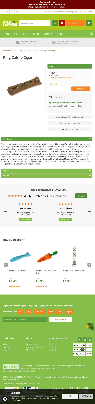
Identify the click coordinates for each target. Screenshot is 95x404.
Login (89, 11)
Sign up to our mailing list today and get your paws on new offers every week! (38, 305)
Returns (52, 350)
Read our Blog (12, 11)
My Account (7, 350)
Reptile (69, 311)
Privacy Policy (31, 344)
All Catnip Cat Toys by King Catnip (70, 117)
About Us (30, 350)
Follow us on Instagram (16, 11)
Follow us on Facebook (7, 11)
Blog (5, 344)
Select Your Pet (10, 311)
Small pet (39, 311)
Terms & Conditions (34, 347)
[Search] (55, 23)
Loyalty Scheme (58, 11)
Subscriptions (72, 11)
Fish (59, 311)
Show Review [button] (25, 219)
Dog (29, 311)
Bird (51, 311)
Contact (52, 347)
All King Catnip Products (70, 123)
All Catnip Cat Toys (70, 129)
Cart (69, 23)
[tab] (46, 139)
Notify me (81, 88)
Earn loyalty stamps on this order (66, 102)
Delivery (52, 344)
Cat (20, 311)
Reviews (6, 347)
